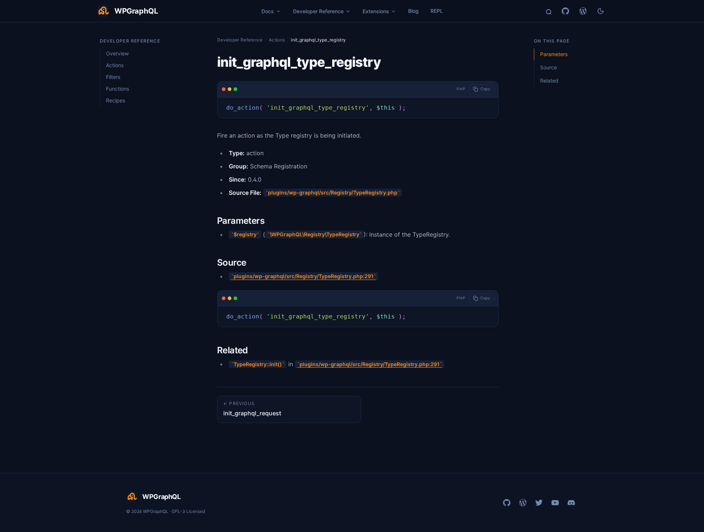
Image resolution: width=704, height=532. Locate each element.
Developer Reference (240, 40)
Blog (413, 11)
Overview (117, 53)
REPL (436, 11)
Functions (117, 88)
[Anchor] (273, 220)
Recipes (115, 100)
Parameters (554, 54)
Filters (113, 77)
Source (548, 67)
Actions (115, 65)
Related (549, 80)
